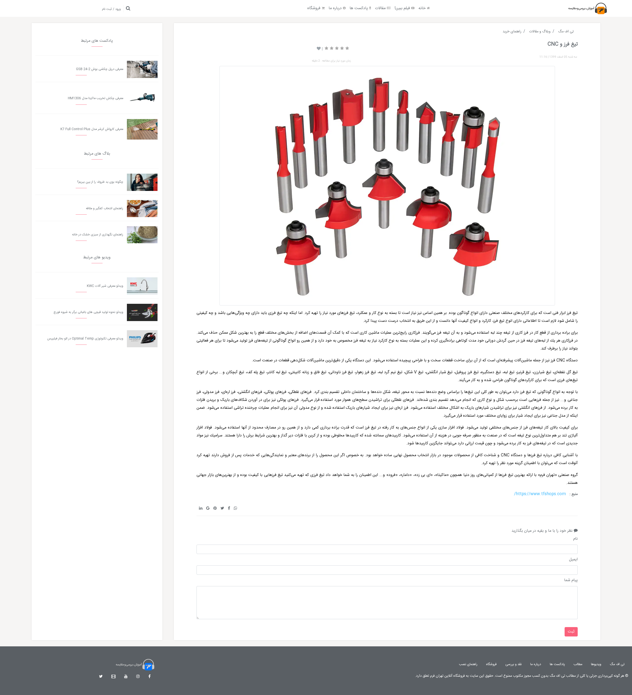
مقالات (381, 8)
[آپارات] (113, 677)
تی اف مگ (617, 664)
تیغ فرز (572, 313)
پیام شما (571, 580)
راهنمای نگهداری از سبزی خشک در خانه (97, 234)
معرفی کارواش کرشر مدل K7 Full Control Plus (91, 129)
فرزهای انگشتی (530, 408)
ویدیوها (596, 664)
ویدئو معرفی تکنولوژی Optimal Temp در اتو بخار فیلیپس (85, 338)
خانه (422, 8)
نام (575, 539)
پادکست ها (359, 8)
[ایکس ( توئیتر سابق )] (101, 677)
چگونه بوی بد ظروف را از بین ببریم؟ (100, 182)
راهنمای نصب (468, 664)
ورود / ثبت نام (111, 9)
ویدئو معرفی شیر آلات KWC (105, 286)
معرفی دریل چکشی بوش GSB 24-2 (99, 69)
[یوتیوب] (126, 677)
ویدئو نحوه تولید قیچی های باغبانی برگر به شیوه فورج (88, 312)
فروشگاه (314, 8)
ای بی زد (423, 475)
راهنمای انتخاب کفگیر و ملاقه (104, 208)
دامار (406, 475)
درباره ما (336, 8)
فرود (391, 475)
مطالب (577, 664)
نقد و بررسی (513, 664)
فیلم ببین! (403, 8)
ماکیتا (442, 475)
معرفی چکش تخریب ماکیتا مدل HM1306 (95, 98)
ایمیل (573, 560)
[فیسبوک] (149, 677)
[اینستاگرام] (138, 677)
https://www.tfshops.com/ (540, 494)
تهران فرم (547, 475)
